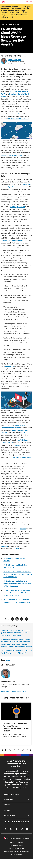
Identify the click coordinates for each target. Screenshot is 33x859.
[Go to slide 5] (23, 750)
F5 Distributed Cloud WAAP (18, 119)
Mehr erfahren (6, 17)
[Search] (27, 2)
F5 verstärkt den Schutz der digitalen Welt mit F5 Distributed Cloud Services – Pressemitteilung (17, 574)
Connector (17, 445)
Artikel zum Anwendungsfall (21, 457)
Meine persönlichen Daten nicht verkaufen (16, 851)
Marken (12, 842)
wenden (23, 529)
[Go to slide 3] (14, 750)
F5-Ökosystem (9, 723)
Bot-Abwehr (9, 366)
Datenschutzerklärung (16, 845)
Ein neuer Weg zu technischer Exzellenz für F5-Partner (16, 728)
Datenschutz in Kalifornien (16, 848)
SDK (24, 433)
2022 (8, 660)
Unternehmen (6, 25)
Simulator (4, 546)
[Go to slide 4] (18, 750)
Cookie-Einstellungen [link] (17, 854)
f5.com (16, 549)
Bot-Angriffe (15, 114)
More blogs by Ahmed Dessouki (12, 691)
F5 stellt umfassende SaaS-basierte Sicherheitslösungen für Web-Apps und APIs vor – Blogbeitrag (17, 592)
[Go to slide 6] (27, 750)
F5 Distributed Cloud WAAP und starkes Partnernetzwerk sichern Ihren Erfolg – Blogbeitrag (17, 583)
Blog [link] (17, 25)
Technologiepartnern (17, 207)
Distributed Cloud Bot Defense (12, 240)
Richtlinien (20, 842)
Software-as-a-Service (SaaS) (11, 155)
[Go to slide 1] (5, 750)
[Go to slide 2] (10, 750)
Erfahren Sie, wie (18, 782)
